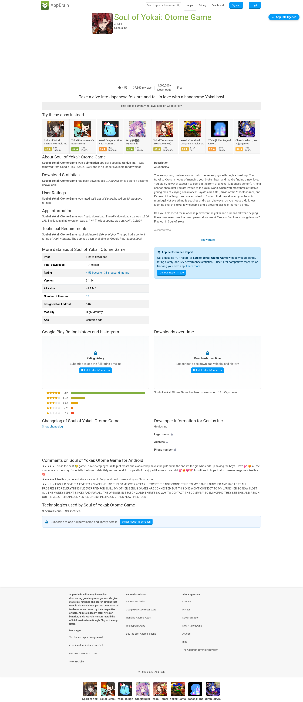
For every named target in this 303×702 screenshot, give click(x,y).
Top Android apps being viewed (86, 637)
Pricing (202, 5)
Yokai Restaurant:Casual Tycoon (82, 140)
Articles (186, 633)
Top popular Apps (135, 625)
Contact (186, 601)
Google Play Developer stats (141, 609)
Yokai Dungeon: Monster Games (110, 140)
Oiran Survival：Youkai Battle (246, 140)
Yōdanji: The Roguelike (219, 140)
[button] (207, 434)
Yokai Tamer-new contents (164, 140)
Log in (254, 5)
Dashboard (218, 5)
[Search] (178, 5)
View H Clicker (77, 661)
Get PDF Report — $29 (172, 272)
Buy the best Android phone (141, 633)
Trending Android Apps (138, 617)
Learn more (193, 266)
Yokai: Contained (190, 140)
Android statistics (135, 601)
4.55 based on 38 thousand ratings (107, 272)
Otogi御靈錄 (133, 140)
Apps (190, 5)
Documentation (190, 617)
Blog (184, 641)
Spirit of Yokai (52, 140)
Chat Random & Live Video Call (86, 645)
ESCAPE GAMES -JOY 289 (83, 653)
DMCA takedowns (192, 625)
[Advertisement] (147, 59)
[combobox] (161, 5)
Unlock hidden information (95, 370)
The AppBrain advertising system (200, 649)
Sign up (236, 5)
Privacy (186, 609)
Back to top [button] (294, 670)
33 (87, 296)
